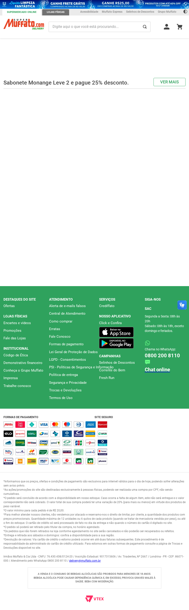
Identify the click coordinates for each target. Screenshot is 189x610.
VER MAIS (169, 36)
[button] (92, 102)
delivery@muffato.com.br (85, 560)
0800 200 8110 (162, 355)
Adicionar (33, 94)
